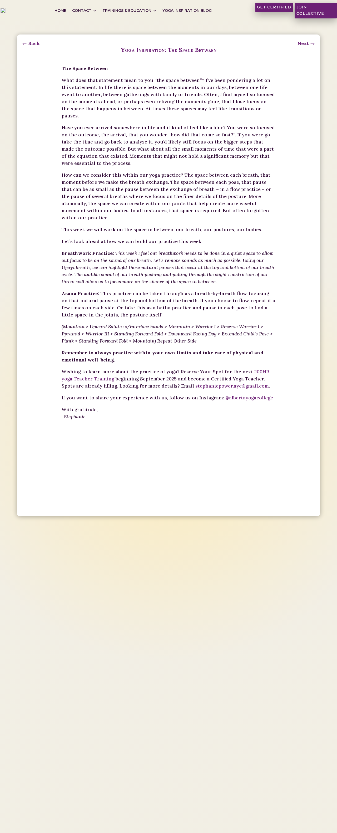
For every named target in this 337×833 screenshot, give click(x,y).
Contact (81, 10)
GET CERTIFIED (274, 7)
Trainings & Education (126, 10)
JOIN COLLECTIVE (310, 10)
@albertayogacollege (249, 398)
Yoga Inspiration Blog (187, 10)
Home (60, 10)
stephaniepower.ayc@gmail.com (232, 386)
